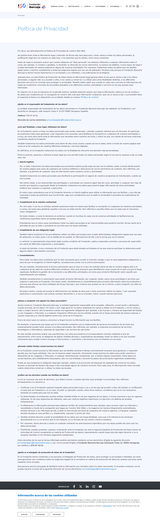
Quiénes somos (57, 6)
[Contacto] (133, 6)
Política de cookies (89, 97)
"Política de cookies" (62, 508)
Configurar (40, 514)
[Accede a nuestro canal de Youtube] (100, 486)
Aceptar (24, 514)
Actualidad (114, 6)
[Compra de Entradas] (130, 6)
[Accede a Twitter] (80, 486)
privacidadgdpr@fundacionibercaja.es (64, 120)
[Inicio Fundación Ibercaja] (32, 6)
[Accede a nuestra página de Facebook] (74, 486)
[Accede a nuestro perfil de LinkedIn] (87, 486)
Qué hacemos (73, 6)
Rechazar (57, 514)
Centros (87, 6)
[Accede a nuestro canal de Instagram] (93, 486)
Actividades (100, 6)
